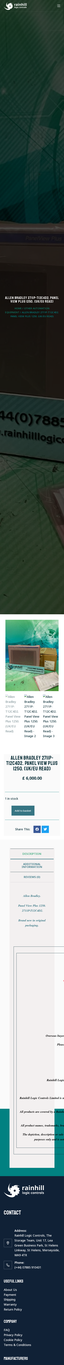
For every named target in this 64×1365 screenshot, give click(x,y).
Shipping (9, 1299)
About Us (10, 1290)
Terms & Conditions (17, 1345)
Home (18, 308)
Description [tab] (31, 854)
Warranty (10, 1304)
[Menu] (58, 5)
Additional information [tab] (32, 865)
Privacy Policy (13, 1335)
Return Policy (13, 1309)
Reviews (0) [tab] (32, 877)
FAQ (7, 1330)
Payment (10, 1295)
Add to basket (23, 810)
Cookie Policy (13, 1340)
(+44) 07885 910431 (27, 1267)
